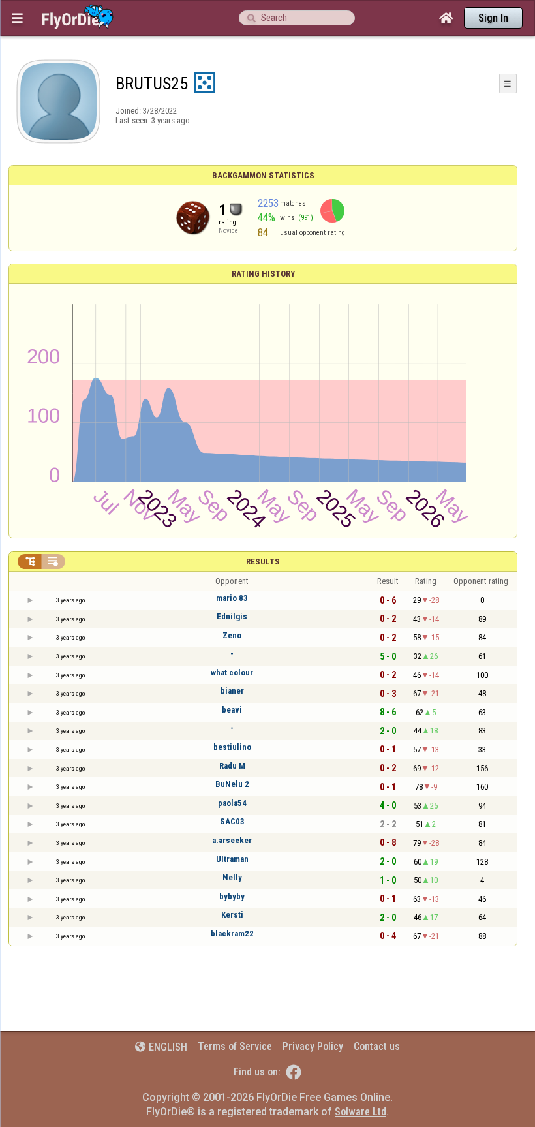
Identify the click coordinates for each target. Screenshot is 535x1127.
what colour (232, 672)
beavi (232, 710)
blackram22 (232, 933)
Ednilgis (232, 616)
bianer (232, 691)
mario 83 (232, 598)
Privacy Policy (313, 1046)
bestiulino (232, 747)
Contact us (377, 1046)
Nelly (232, 877)
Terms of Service (235, 1046)
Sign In (493, 18)
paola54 (232, 803)
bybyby (232, 896)
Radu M (232, 766)
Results (263, 561)
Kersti (232, 914)
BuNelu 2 (232, 784)
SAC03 (232, 821)
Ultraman (232, 859)
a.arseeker (232, 840)
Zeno (231, 635)
